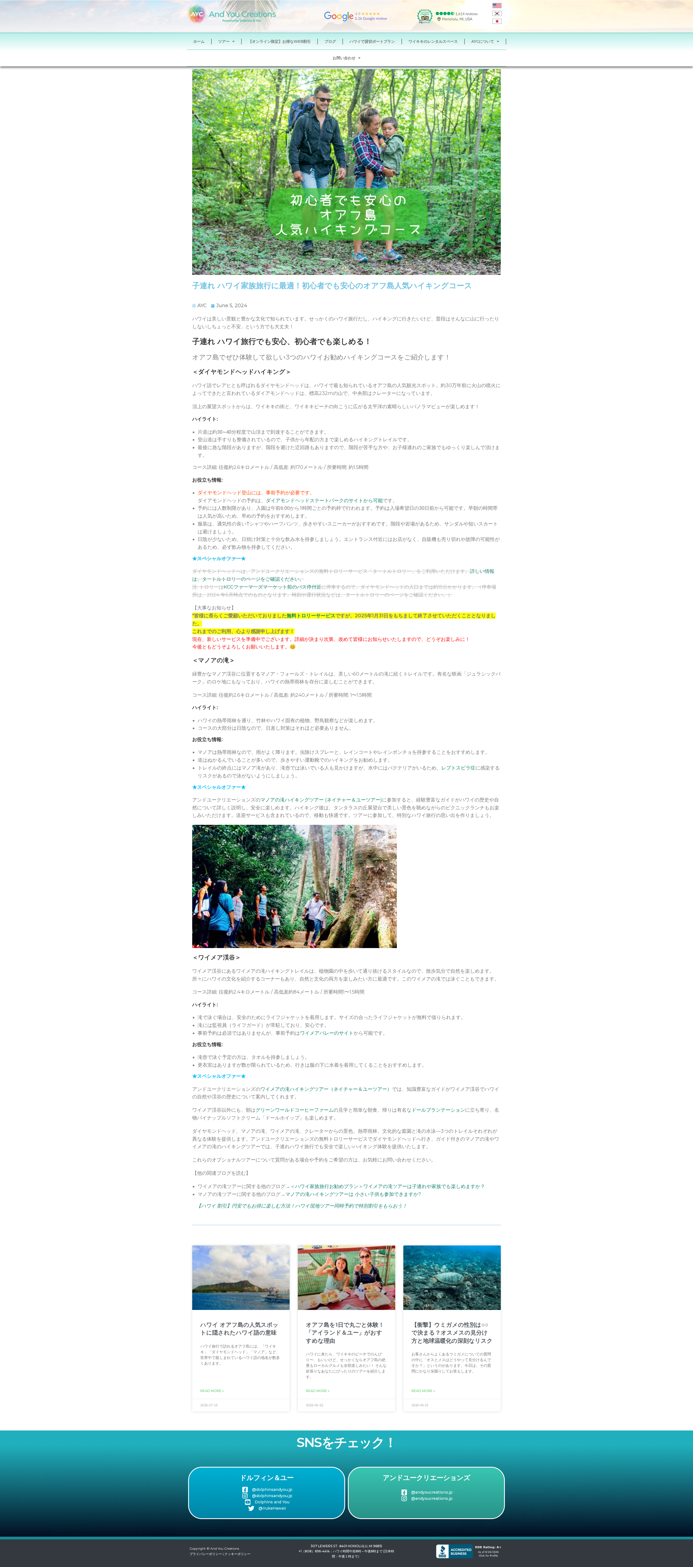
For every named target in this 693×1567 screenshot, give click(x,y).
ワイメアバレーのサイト (327, 1033)
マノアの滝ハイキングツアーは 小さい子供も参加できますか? (353, 1194)
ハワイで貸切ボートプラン (372, 41)
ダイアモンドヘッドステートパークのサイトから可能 (324, 501)
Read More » (212, 1391)
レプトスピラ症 (458, 768)
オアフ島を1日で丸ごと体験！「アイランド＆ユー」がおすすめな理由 (345, 1332)
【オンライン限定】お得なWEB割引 (279, 41)
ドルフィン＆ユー (266, 1478)
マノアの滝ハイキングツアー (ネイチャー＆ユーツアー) (321, 800)
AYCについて (482, 41)
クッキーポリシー (237, 1554)
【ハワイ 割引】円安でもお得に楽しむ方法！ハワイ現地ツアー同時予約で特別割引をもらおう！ (301, 1206)
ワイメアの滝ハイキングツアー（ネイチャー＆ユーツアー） (326, 1089)
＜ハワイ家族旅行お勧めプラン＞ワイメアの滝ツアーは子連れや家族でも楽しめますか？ (387, 1186)
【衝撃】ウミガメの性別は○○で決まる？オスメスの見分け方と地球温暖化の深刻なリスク (452, 1332)
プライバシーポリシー (205, 1554)
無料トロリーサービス (311, 616)
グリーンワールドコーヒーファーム (295, 1110)
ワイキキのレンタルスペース (433, 41)
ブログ (330, 41)
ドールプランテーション (438, 1110)
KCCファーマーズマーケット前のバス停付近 (272, 587)
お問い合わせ (344, 58)
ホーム (199, 41)
